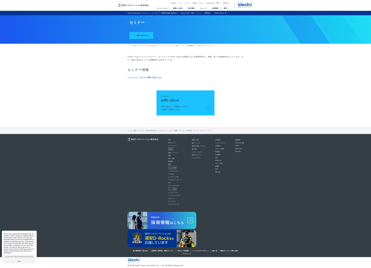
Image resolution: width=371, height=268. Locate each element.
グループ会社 (219, 163)
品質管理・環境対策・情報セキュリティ (162, 250)
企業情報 (217, 140)
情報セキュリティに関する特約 (229, 250)
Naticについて (172, 142)
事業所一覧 (218, 160)
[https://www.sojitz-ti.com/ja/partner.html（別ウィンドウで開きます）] (185, 239)
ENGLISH (238, 151)
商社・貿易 (171, 158)
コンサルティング (173, 171)
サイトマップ (187, 253)
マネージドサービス (173, 185)
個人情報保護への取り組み (140, 250)
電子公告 (217, 172)
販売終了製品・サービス (198, 146)
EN (219, 3)
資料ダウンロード (198, 3)
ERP (169, 182)
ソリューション (172, 145)
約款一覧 (214, 250)
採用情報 (237, 140)
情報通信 (170, 161)
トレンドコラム (196, 157)
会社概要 (217, 154)
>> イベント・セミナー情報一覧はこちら (145, 77)
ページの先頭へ (250, 139)
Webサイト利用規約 (183, 250)
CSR (216, 169)
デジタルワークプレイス (175, 180)
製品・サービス (139, 46)
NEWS (174, 3)
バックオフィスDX (173, 177)
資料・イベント (180, 46)
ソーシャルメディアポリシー (200, 250)
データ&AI (171, 174)
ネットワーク (172, 201)
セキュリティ (172, 198)
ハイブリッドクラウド (174, 195)
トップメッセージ (220, 143)
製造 (169, 164)
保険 (169, 155)
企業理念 (217, 146)
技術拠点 (217, 151)
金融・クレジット (173, 152)
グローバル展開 (219, 148)
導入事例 (194, 149)
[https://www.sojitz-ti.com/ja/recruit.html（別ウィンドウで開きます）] (185, 221)
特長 (169, 140)
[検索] (228, 3)
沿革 (216, 157)
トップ (130, 46)
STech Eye (238, 142)
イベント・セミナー (184, 3)
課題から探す (195, 140)
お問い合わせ (210, 3)
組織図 (217, 166)
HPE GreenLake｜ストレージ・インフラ (159, 46)
